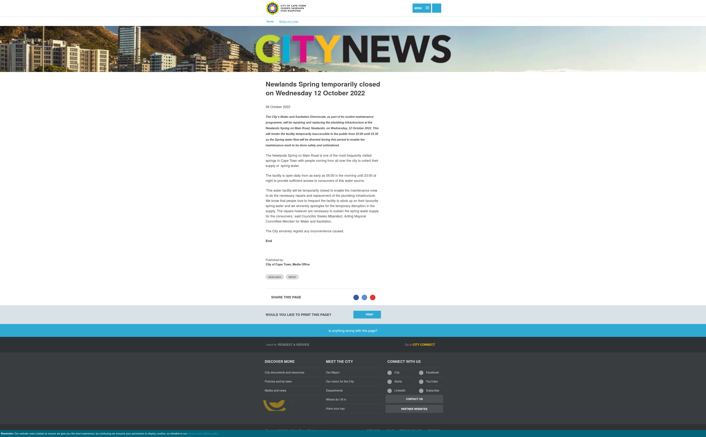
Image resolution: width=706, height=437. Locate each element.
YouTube (431, 381)
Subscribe (432, 390)
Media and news (288, 21)
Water (292, 277)
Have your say (335, 408)
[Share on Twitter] (364, 297)
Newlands (274, 277)
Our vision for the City (340, 381)
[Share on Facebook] (356, 297)
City (397, 372)
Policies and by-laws (278, 381)
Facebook (432, 372)
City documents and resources (284, 372)
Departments (334, 390)
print (369, 314)
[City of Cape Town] (286, 8)
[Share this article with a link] (372, 297)
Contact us (414, 399)
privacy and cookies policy (203, 433)
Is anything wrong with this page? (353, 330)
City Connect (424, 344)
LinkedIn (400, 390)
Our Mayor (333, 372)
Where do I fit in (336, 399)
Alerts (398, 381)
